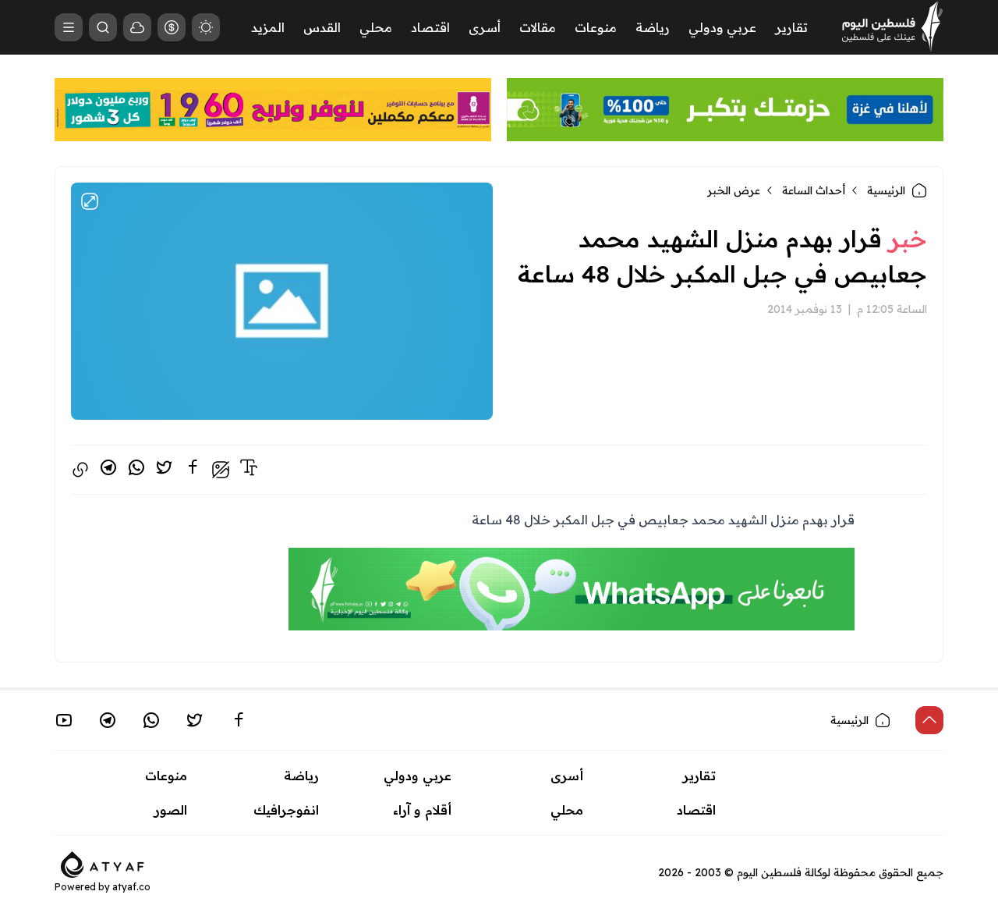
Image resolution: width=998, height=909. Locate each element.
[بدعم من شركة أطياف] (102, 863)
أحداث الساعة (813, 190)
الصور (170, 810)
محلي (375, 27)
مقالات (537, 27)
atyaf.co (131, 887)
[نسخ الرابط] (80, 469)
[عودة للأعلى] (929, 720)
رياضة (652, 27)
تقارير (791, 27)
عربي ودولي (722, 27)
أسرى (485, 27)
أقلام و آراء (422, 810)
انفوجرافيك (286, 810)
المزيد (268, 27)
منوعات (596, 27)
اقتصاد (430, 27)
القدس (322, 27)
